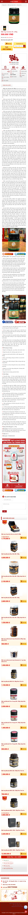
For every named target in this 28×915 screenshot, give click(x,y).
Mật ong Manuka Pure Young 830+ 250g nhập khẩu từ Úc (13, 702)
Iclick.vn (14, 913)
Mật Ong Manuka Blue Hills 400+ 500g (10, 554)
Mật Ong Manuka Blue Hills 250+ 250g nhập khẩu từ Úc (13, 618)
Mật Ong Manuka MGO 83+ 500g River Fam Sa (12, 681)
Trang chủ (4, 5)
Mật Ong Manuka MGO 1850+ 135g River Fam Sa (12, 850)
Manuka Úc (19, 5)
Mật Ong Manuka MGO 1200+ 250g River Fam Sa (12, 810)
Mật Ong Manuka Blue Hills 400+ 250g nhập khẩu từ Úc (13, 576)
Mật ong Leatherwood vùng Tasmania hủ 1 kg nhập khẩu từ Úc (13, 660)
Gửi (24, 46)
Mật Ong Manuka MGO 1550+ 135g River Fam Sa (12, 830)
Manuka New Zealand (8, 863)
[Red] (4, 28)
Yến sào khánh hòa (17, 904)
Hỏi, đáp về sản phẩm (10, 496)
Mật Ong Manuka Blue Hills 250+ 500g (10, 597)
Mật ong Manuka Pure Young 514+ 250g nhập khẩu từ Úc (13, 723)
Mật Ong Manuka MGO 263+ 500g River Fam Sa (12, 770)
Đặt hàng (24, 537)
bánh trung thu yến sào (15, 903)
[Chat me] (26, 907)
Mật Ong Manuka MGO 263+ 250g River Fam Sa (12, 790)
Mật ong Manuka (10, 37)
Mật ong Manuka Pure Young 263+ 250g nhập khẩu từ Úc (13, 744)
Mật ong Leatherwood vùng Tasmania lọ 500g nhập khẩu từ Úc (13, 639)
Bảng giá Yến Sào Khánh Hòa (18, 906)
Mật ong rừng (7, 865)
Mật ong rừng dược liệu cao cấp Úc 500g (11, 534)
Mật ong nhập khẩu (11, 5)
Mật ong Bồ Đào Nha (8, 868)
